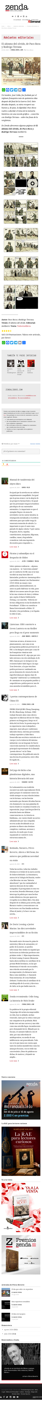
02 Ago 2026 (15, 1301)
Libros (8, 26)
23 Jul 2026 (15, 1326)
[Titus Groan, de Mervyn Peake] (20, 363)
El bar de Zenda (17, 1299)
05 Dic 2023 (5, 50)
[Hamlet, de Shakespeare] (10, 363)
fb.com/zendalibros (23, 402)
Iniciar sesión (35, 451)
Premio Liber (16, 1401)
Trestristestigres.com (27, 1396)
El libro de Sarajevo (18, 1321)
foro (5, 422)
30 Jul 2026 (15, 1314)
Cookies (21, 1399)
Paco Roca (29, 50)
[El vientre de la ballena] (31, 363)
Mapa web (34, 1399)
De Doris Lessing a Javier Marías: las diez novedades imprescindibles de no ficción (24, 935)
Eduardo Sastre (27, 789)
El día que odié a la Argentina (22, 1296)
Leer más (13, 553)
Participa (27, 1399)
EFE (23, 871)
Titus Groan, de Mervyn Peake (20, 372)
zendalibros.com (16, 50)
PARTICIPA (34, 20)
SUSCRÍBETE (26, 20)
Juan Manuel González (30, 643)
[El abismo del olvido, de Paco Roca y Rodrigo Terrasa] (21, 71)
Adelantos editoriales (18, 26)
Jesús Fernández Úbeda (30, 568)
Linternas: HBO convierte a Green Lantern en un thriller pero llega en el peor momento (24, 635)
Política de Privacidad (12, 1399)
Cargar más (21, 1075)
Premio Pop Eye (25, 1401)
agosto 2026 (8, 1336)
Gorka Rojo (26, 494)
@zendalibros (21, 400)
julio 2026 (8, 1340)
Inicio (3, 26)
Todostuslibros (24, 326)
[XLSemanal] (34, 21)
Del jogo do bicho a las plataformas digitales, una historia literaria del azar (22, 781)
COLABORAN (17, 20)
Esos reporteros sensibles (21, 1308)
